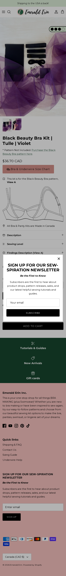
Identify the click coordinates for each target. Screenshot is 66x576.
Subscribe (33, 313)
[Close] (58, 258)
